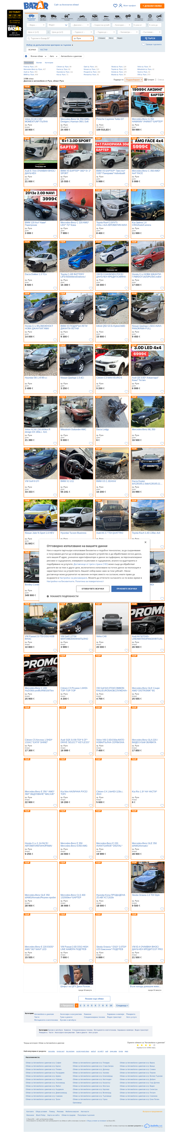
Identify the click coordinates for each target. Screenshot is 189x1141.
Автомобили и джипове (71, 56)
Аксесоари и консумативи (71, 1014)
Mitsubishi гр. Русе (145, 69)
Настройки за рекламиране (73, 577)
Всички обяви (37, 56)
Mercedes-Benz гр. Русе (35, 69)
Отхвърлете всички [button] (93, 588)
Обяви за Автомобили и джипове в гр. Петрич (138, 1093)
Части (36, 1017)
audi (106, 1051)
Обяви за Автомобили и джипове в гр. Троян (43, 1099)
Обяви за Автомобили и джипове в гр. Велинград (92, 1093)
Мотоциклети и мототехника (46, 1020)
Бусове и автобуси (68, 1020)
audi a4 (93, 1051)
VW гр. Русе (143, 75)
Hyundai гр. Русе (65, 72)
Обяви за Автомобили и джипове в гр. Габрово (44, 1079)
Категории (49, 63)
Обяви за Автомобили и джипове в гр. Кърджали (45, 1089)
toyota (121, 1051)
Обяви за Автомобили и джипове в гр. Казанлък (91, 1083)
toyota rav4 (60, 1051)
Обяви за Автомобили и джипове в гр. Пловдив (91, 1063)
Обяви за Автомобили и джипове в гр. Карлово (91, 1089)
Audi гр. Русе (30, 72)
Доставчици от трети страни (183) (91, 564)
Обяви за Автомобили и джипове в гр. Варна (137, 1063)
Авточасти (85, 1112)
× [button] (145, 542)
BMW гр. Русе (31, 75)
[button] (62, 596)
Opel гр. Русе (91, 67)
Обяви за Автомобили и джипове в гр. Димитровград (46, 1093)
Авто (52, 56)
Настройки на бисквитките (60, 581)
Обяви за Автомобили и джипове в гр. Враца (137, 1066)
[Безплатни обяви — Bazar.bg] (36, 6)
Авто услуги (131, 1017)
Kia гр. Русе (62, 75)
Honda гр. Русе (119, 72)
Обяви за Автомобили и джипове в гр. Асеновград (45, 1083)
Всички (39, 63)
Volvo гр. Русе (144, 67)
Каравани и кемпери (115, 1014)
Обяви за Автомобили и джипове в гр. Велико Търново (141, 1076)
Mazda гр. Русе (118, 75)
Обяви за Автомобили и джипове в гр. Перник (138, 1073)
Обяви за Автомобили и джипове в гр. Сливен (138, 1069)
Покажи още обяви (94, 999)
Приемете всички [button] (127, 588)
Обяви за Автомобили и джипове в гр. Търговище (92, 1096)
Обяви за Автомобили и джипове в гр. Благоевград (92, 1076)
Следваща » (122, 1005)
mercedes (51, 1051)
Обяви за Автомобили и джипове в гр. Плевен (44, 1069)
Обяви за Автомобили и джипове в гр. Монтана (91, 1086)
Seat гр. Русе (143, 72)
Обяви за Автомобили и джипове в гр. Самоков (44, 1096)
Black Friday (40, 1115)
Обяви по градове (69, 1115)
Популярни (28, 63)
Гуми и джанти (66, 1017)
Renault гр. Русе (91, 75)
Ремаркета (130, 1014)
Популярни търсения (86, 1115)
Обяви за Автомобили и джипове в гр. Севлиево (138, 1096)
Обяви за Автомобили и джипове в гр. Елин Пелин (139, 1099)
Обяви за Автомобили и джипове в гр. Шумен (43, 1076)
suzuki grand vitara (82, 1051)
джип (126, 1051)
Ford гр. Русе (30, 67)
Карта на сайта (53, 1115)
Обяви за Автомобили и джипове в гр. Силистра (138, 1089)
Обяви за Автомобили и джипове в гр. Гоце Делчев (140, 1083)
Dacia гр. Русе (63, 69)
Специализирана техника (94, 1017)
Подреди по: (119, 80)
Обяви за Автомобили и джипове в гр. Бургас (43, 1066)
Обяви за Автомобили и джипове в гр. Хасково (91, 1073)
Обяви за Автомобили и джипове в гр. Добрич (138, 1079)
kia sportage (70, 1051)
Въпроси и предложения (152, 1112)
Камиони (87, 1014)
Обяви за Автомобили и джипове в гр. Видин (137, 1086)
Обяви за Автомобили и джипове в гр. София (43, 1063)
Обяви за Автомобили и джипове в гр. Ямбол (43, 1086)
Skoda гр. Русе (118, 67)
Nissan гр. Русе (91, 69)
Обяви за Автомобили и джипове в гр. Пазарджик (45, 1073)
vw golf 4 (100, 1051)
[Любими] (115, 5)
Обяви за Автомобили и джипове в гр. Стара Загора (93, 1066)
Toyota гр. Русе (118, 69)
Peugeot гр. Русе (92, 72)
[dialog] (94, 570)
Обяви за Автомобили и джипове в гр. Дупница (91, 1069)
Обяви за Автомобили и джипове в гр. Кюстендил (92, 1079)
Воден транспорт (114, 1017)
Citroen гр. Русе (64, 67)
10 (111, 1005)
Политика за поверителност (89, 581)
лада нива (113, 1051)
